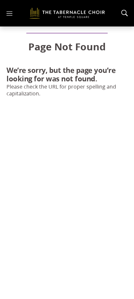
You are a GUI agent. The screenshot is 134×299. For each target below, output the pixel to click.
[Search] (124, 13)
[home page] (67, 13)
